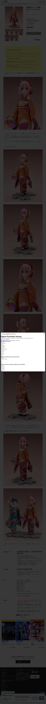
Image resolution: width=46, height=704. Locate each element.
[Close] (44, 334)
